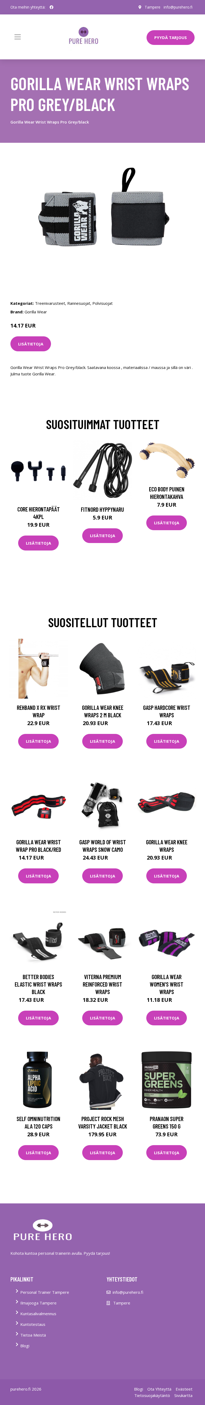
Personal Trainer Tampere (44, 1292)
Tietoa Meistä (33, 1335)
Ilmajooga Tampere (38, 1303)
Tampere (152, 7)
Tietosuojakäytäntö (152, 1395)
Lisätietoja (30, 344)
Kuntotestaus (32, 1324)
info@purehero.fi (178, 7)
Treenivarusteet (50, 303)
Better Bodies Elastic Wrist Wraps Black (38, 984)
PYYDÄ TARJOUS (170, 37)
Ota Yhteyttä (159, 1389)
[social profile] (52, 7)
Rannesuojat (78, 303)
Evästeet (184, 1389)
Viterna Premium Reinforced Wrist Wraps (102, 984)
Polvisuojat (102, 303)
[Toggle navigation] (17, 37)
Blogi (24, 1345)
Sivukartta (183, 1395)
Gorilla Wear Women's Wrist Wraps (166, 984)
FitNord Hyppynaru (102, 509)
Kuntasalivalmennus (38, 1313)
